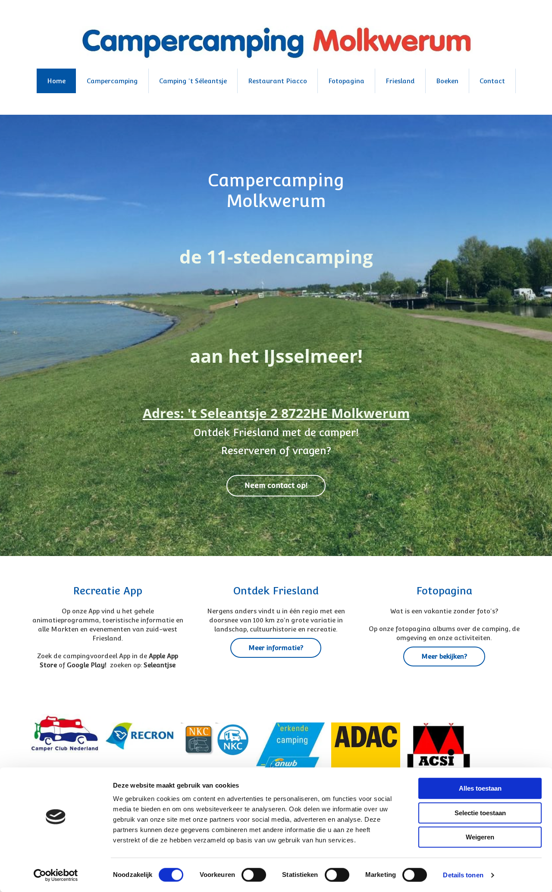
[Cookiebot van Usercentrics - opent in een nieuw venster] (56, 875)
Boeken (447, 81)
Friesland (400, 81)
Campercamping (112, 81)
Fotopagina (346, 81)
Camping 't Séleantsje (193, 81)
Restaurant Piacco (277, 81)
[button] (276, 485)
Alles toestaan (480, 788)
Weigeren (480, 837)
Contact (492, 81)
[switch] (254, 875)
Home (56, 81)
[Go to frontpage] (276, 43)
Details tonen (463, 875)
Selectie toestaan (480, 813)
